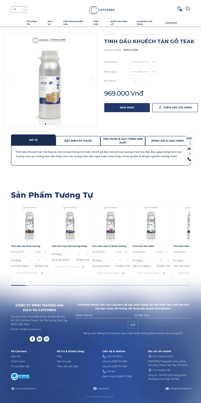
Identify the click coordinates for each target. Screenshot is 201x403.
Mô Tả (33, 140)
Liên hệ (15, 356)
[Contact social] (189, 138)
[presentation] (8, 80)
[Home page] (101, 10)
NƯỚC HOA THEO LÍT (119, 22)
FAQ (59, 356)
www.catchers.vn (25, 388)
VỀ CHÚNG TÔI (32, 22)
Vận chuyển (64, 361)
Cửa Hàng (110, 34)
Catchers (103, 388)
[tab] (33, 139)
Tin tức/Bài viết (20, 366)
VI (15, 9)
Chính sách (18, 361)
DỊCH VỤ (50, 22)
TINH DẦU (96, 22)
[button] (45, 124)
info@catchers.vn (180, 388)
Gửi (132, 324)
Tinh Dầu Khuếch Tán (147, 34)
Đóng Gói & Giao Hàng (167, 140)
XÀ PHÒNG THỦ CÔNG (144, 22)
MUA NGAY (127, 107)
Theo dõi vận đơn (67, 366)
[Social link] (32, 339)
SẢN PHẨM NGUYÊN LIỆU (73, 22)
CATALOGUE (171, 23)
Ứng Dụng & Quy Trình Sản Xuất (123, 140)
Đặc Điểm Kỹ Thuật (78, 140)
